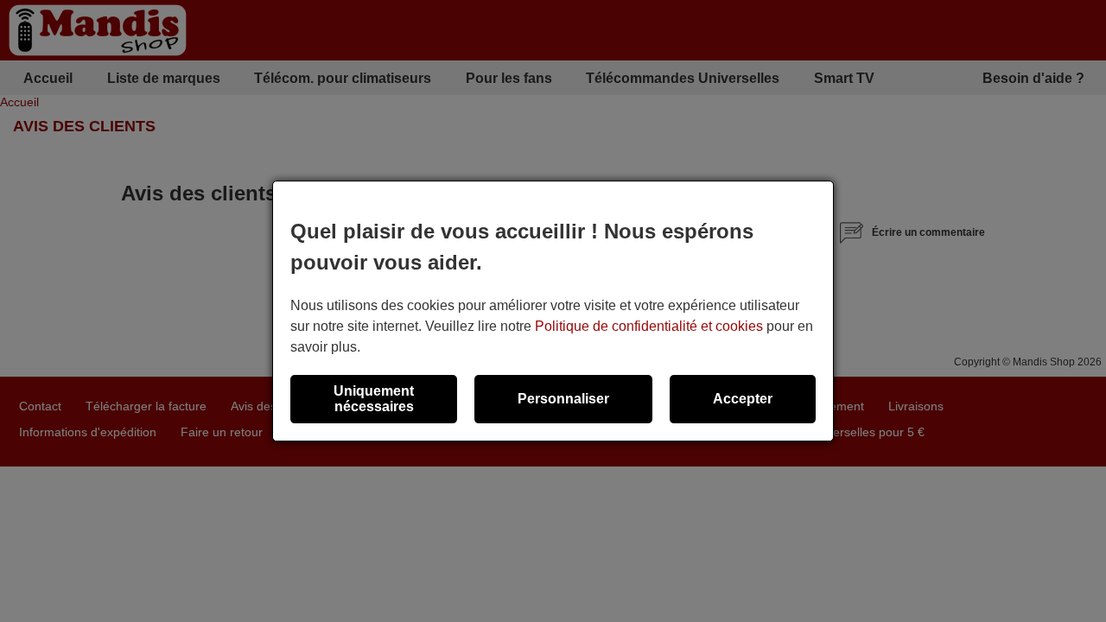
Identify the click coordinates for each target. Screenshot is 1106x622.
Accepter (742, 398)
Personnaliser (563, 398)
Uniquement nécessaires (374, 399)
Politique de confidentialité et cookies (649, 326)
